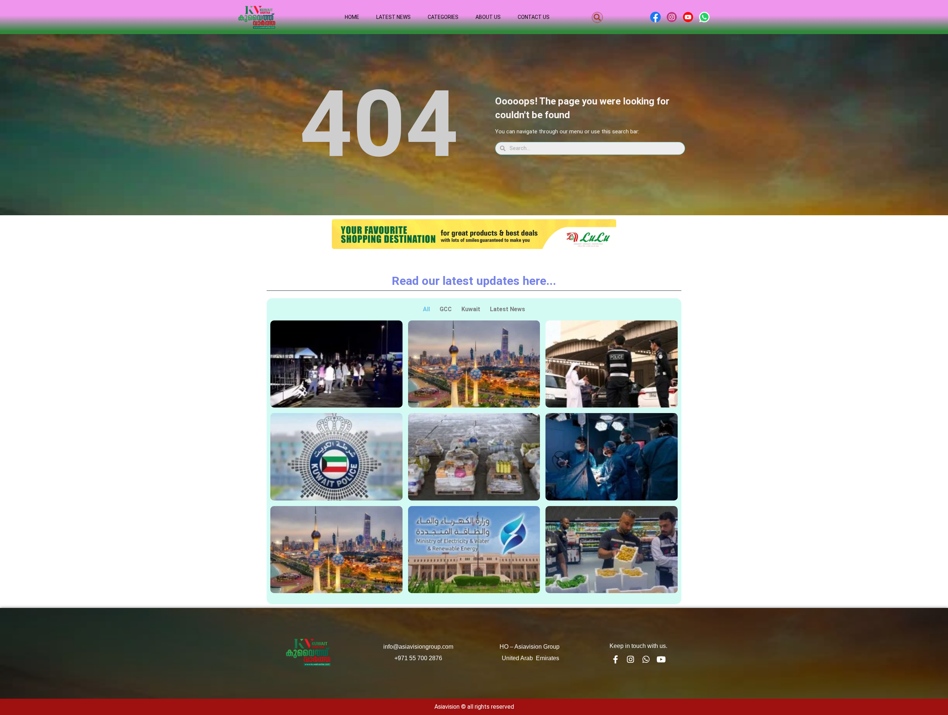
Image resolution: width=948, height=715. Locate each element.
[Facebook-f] (615, 659)
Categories (443, 17)
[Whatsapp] (646, 659)
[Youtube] (661, 659)
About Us (488, 17)
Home (352, 17)
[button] (597, 17)
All (426, 309)
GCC (446, 309)
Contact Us (534, 17)
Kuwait (470, 309)
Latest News (393, 17)
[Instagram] (630, 659)
